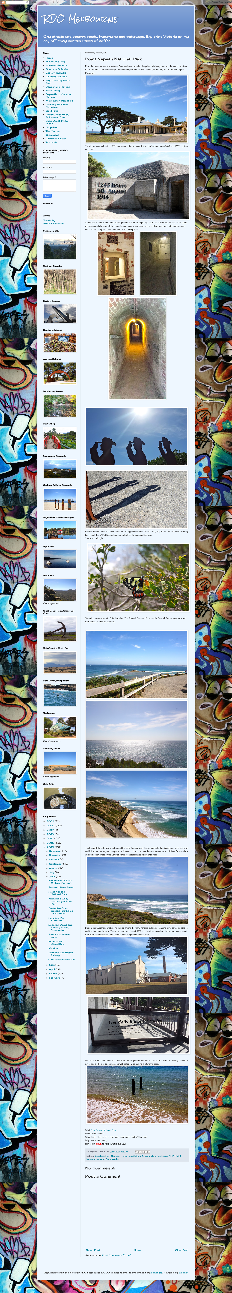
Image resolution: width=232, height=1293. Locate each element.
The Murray (52, 131)
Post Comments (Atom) (116, 1255)
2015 (51, 847)
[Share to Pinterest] (148, 1152)
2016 (51, 842)
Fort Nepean (112, 1156)
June (52, 876)
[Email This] (136, 1152)
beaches (99, 1156)
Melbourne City (55, 61)
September (56, 863)
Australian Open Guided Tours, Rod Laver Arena (60, 911)
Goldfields (52, 110)
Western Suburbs (56, 76)
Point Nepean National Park (103, 1130)
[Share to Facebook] (145, 1152)
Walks (115, 1159)
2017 (50, 838)
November (55, 855)
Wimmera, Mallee (56, 138)
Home (137, 1250)
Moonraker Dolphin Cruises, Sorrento (60, 881)
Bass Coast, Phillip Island (57, 122)
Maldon (53, 948)
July (52, 872)
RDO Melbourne (80, 19)
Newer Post (93, 1250)
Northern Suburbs (57, 65)
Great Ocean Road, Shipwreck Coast (57, 116)
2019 (51, 830)
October (54, 859)
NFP (171, 1156)
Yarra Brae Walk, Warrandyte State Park (60, 901)
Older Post (181, 1250)
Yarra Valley (53, 90)
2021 (51, 821)
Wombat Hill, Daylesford (56, 942)
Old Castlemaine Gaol (61, 959)
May (52, 964)
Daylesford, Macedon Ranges (59, 95)
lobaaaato (156, 1272)
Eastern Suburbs (56, 72)
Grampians (52, 134)
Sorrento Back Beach (61, 887)
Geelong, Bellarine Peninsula (57, 105)
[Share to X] (142, 1152)
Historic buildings (131, 1156)
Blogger (183, 1272)
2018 (51, 834)
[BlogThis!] (139, 1152)
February (55, 977)
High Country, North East (58, 81)
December (55, 850)
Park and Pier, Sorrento (56, 919)
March (53, 973)
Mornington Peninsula (155, 1156)
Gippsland (52, 127)
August (53, 868)
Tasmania (51, 142)
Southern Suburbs (57, 69)
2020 (51, 825)
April (52, 969)
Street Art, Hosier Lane (59, 935)
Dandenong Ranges (58, 86)
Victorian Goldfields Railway (60, 954)
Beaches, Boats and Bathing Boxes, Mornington (60, 927)
